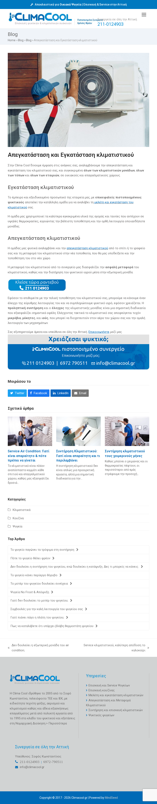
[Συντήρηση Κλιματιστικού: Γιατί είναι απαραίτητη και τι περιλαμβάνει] (78, 431)
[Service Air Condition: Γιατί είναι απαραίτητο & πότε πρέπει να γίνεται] (30, 431)
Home (12, 40)
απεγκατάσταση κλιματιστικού (87, 248)
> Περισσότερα (56, 723)
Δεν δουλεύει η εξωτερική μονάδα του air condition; (38, 648)
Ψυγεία (17, 526)
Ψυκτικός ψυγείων (101, 715)
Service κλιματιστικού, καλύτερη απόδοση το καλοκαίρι (111, 648)
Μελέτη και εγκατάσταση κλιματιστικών (116, 695)
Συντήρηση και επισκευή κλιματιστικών (116, 710)
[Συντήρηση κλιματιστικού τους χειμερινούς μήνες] (127, 431)
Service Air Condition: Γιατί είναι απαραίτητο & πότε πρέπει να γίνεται (28, 455)
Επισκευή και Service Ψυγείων (109, 685)
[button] (144, 14)
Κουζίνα (18, 518)
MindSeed (111, 797)
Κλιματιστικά (21, 510)
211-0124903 (110, 24)
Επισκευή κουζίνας (102, 690)
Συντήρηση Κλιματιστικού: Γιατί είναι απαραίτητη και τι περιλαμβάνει (78, 455)
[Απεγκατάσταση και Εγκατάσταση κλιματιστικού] (78, 100)
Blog (21, 40)
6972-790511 (53, 761)
